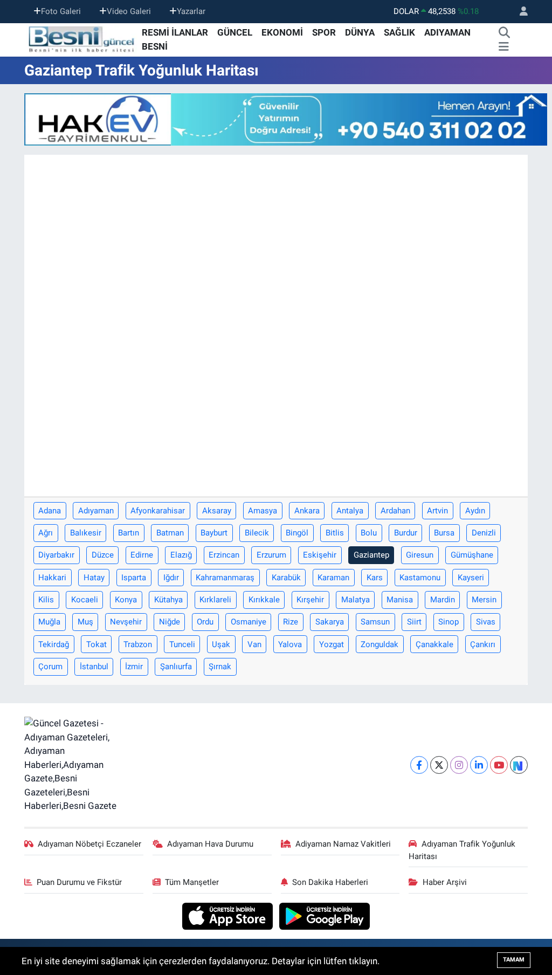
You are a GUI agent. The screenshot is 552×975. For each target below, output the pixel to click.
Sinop (448, 622)
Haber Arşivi (445, 882)
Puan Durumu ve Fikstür (79, 882)
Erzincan (224, 555)
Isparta (133, 577)
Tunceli (182, 644)
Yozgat (331, 644)
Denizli (484, 533)
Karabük (286, 577)
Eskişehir (319, 555)
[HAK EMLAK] (285, 119)
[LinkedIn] (479, 765)
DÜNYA (360, 32)
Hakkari (52, 577)
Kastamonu (419, 577)
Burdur (405, 533)
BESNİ (155, 46)
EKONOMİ (282, 32)
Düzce (103, 555)
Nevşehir (126, 622)
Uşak (221, 644)
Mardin (442, 600)
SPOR (324, 32)
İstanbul (94, 666)
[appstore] (229, 915)
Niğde (169, 622)
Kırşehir (310, 600)
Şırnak (220, 666)
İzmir (134, 666)
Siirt (414, 622)
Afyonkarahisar (157, 511)
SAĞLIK (399, 32)
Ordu (205, 622)
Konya (126, 600)
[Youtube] (499, 765)
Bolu (369, 533)
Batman (170, 533)
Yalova (290, 644)
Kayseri (471, 577)
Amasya (262, 511)
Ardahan (395, 511)
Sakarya (329, 622)
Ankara (307, 511)
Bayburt (214, 533)
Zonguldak (379, 644)
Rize (290, 622)
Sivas (485, 622)
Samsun (375, 622)
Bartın (128, 533)
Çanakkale (434, 644)
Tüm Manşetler (192, 882)
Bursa (444, 533)
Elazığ (181, 555)
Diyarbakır (56, 555)
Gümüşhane (472, 555)
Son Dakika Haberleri (330, 882)
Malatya (355, 600)
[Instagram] (459, 765)
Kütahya (168, 600)
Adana (49, 511)
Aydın (475, 511)
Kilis (46, 600)
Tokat (96, 644)
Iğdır (171, 577)
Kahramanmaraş (225, 577)
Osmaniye (248, 622)
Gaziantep (371, 555)
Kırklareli (215, 600)
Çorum (50, 666)
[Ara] (504, 33)
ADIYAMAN (447, 32)
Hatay (94, 577)
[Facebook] (419, 765)
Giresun (419, 555)
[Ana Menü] (504, 47)
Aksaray (216, 511)
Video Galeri (129, 11)
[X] (439, 765)
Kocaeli (84, 600)
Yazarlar (191, 11)
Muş (85, 622)
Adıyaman (96, 511)
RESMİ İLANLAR (175, 32)
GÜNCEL (234, 32)
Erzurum (271, 555)
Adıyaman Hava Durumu (210, 844)
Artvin (437, 511)
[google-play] (324, 915)
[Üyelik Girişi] (519, 11)
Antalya (349, 511)
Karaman (333, 577)
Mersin (484, 600)
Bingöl (297, 533)
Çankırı (482, 644)
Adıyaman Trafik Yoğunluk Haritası (462, 850)
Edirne (141, 555)
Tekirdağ (53, 644)
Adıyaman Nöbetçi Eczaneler (89, 844)
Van (254, 644)
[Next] (519, 765)
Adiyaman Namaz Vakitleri (343, 844)
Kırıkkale (264, 600)
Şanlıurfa (176, 666)
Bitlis (335, 533)
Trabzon (137, 644)
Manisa (400, 600)
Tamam (514, 959)
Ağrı (45, 533)
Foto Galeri (61, 11)
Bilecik (257, 533)
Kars (375, 577)
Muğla (49, 622)
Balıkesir (85, 533)
